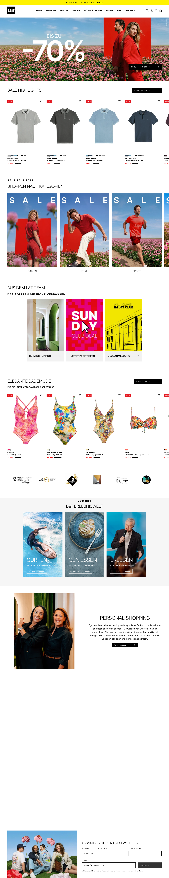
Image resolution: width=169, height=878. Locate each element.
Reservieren (75, 571)
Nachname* (136, 849)
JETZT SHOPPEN (143, 382)
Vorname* (102, 849)
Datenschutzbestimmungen (125, 871)
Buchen (32, 571)
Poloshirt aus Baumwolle (16, 159)
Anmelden (145, 865)
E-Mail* (85, 860)
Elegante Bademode (29, 381)
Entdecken (116, 571)
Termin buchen (120, 645)
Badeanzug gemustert (94, 454)
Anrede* (85, 849)
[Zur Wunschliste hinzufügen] (41, 101)
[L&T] (11, 10)
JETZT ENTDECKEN (142, 91)
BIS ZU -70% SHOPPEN (140, 67)
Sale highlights (24, 90)
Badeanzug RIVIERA (54, 454)
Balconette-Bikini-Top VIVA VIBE (137, 454)
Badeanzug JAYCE (14, 454)
